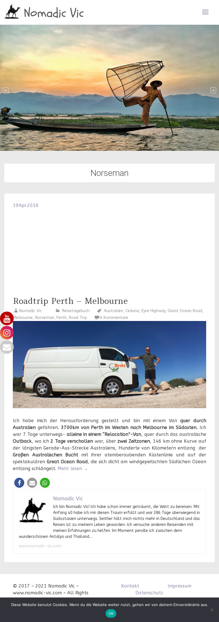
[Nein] (212, 610)
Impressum (179, 586)
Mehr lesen (73, 468)
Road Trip (78, 317)
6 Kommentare (114, 317)
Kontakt (130, 586)
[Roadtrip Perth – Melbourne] (109, 406)
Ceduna (132, 310)
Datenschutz (149, 592)
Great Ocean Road (185, 310)
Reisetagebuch (76, 310)
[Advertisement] (109, 252)
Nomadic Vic (54, 13)
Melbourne (23, 317)
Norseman (44, 317)
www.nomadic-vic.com (40, 546)
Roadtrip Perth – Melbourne (70, 300)
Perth (61, 317)
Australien (113, 310)
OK (111, 613)
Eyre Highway (153, 310)
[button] (19, 483)
